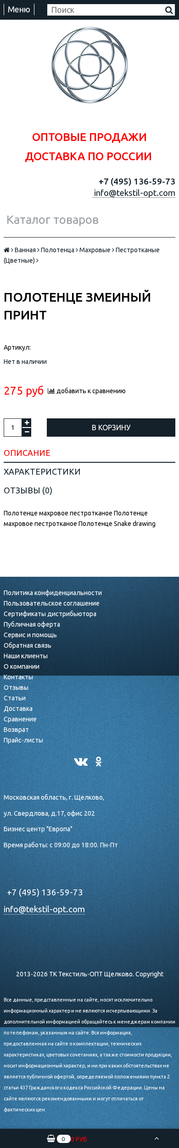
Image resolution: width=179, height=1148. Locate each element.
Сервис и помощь (30, 635)
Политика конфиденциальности (53, 592)
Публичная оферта (32, 624)
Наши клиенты (26, 656)
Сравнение (20, 719)
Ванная (25, 250)
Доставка (18, 708)
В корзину (111, 427)
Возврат (16, 729)
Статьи (15, 698)
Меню (19, 9)
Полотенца (57, 250)
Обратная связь (27, 645)
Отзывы (16, 687)
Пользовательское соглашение (52, 603)
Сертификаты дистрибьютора (50, 613)
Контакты (18, 677)
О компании (21, 666)
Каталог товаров (52, 219)
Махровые (95, 250)
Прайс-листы (23, 740)
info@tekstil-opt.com (44, 909)
